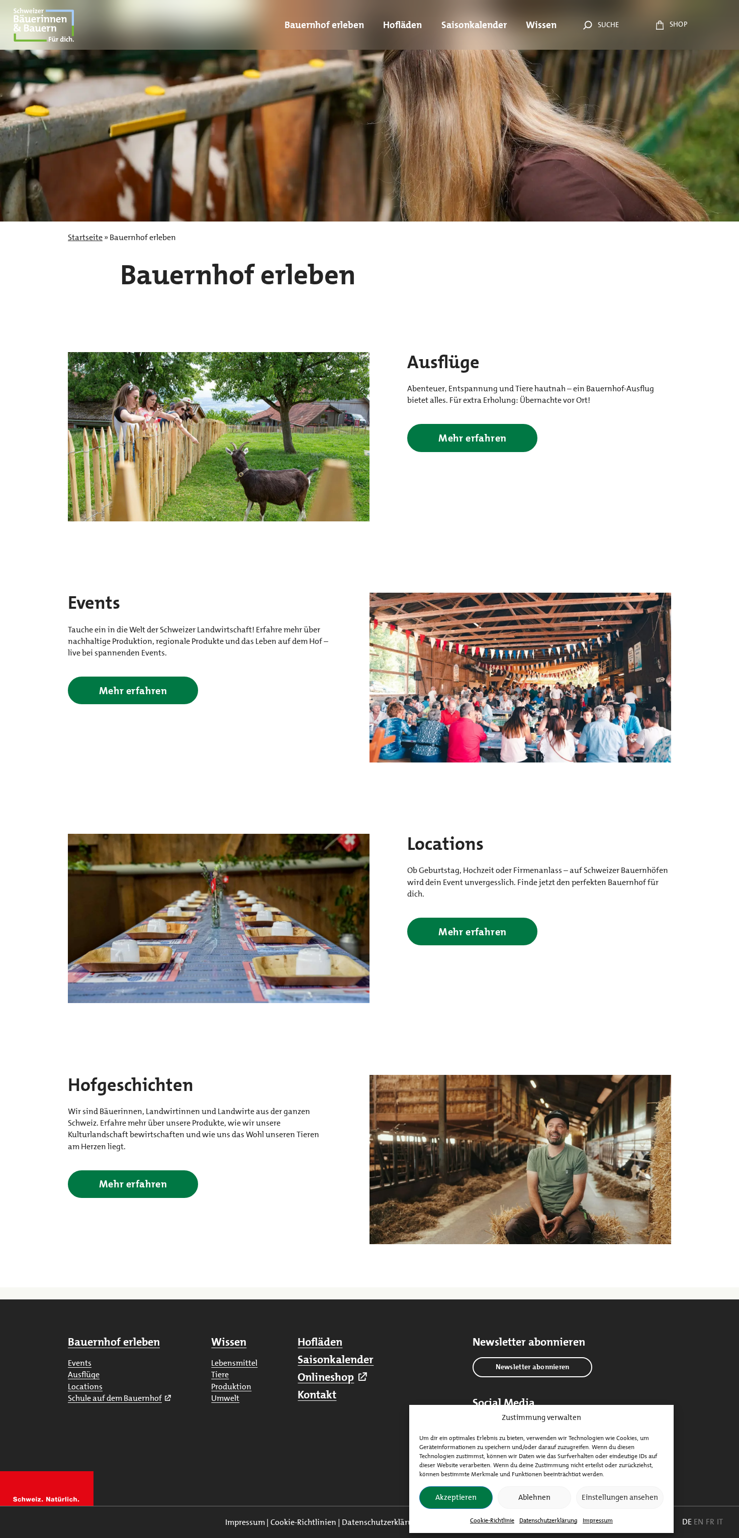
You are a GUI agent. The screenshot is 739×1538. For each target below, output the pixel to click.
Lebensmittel (234, 1363)
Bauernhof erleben (114, 1342)
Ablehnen (534, 1497)
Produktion (231, 1386)
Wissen (228, 1342)
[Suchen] (586, 25)
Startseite (85, 237)
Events (79, 1363)
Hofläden (320, 1342)
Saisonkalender (336, 1359)
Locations (85, 1386)
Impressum (598, 1520)
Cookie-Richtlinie (492, 1520)
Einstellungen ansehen (620, 1497)
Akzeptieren (456, 1497)
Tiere (220, 1374)
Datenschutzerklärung (548, 1520)
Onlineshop (326, 1377)
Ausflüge (84, 1374)
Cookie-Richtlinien (303, 1522)
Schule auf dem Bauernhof (115, 1398)
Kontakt (317, 1394)
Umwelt (225, 1398)
